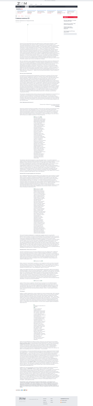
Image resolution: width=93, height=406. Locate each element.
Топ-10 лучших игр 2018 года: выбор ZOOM (50, 12)
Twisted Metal (29, 368)
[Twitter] (22, 390)
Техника (31, 4)
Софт (41, 4)
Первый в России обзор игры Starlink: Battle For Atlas (70, 12)
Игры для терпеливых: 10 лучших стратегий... (21, 12)
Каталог (44, 398)
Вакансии (20, 401)
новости (22, 6)
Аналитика (48, 0)
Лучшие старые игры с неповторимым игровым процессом (68, 27)
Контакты (23, 401)
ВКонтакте (64, 402)
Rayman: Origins (33, 361)
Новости (45, 402)
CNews (45, 0)
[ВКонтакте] (21, 390)
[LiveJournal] (25, 390)
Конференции (53, 0)
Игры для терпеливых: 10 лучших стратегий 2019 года (70, 21)
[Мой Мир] (24, 390)
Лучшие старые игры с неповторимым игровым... (41, 12)
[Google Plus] (26, 390)
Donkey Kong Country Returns (25, 343)
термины (30, 6)
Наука (36, 4)
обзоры (27, 6)
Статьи (44, 400)
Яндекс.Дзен (64, 400)
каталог (35, 6)
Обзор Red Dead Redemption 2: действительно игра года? (61, 12)
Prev (16, 12)
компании (18, 6)
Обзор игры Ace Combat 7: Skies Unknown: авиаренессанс (31, 12)
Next (77, 12)
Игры (52, 398)
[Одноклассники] (23, 390)
